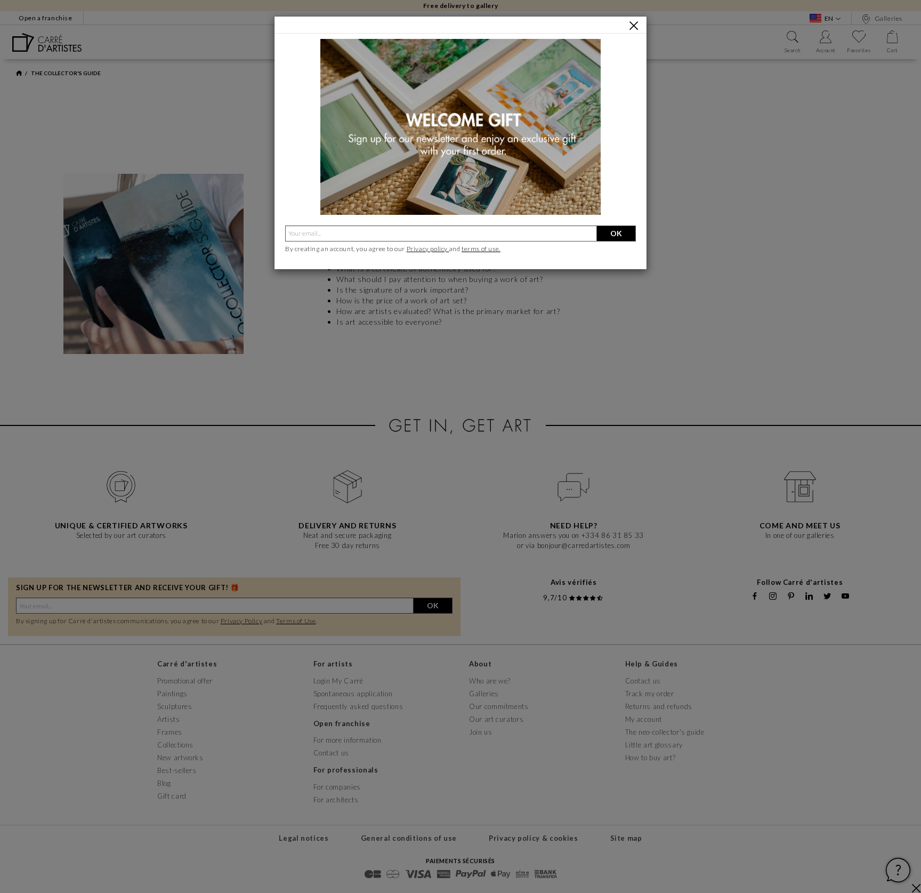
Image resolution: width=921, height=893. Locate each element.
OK (616, 233)
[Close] (634, 25)
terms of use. (481, 249)
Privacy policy (428, 249)
